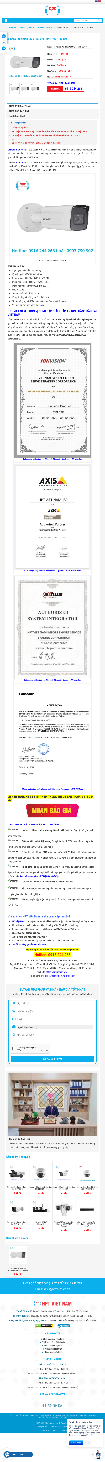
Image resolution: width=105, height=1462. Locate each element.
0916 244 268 (73, 88)
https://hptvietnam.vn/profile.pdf (60, 975)
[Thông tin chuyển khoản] (5, 20)
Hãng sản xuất (17, 116)
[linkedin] (55, 1405)
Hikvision (20, 162)
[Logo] (52, 10)
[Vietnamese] (99, 1)
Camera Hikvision (16, 149)
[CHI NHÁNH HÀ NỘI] (7, 1454)
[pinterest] (60, 1405)
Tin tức (55, 1430)
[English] (96, 1)
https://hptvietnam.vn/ (56, 972)
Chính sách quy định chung (52, 1339)
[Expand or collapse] (94, 122)
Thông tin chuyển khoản (52, 1352)
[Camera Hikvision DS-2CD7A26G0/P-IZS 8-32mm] (14, 88)
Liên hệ (64, 1430)
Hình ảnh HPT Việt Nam (52, 1345)
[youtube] (50, 1405)
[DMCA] (44, 1325)
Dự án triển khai (44, 1430)
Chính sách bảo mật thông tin (52, 1342)
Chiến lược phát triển (52, 1349)
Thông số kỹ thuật (19, 111)
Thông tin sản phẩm (20, 106)
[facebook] (45, 1405)
